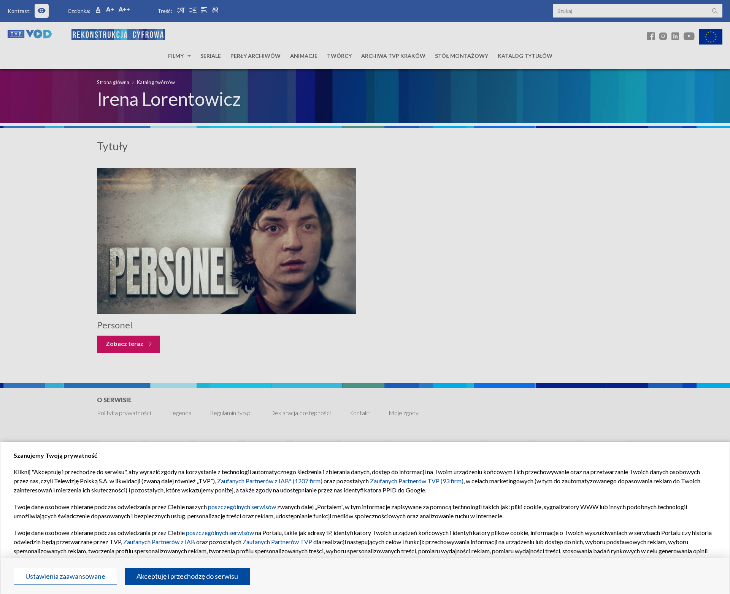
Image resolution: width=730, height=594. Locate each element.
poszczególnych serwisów (242, 506)
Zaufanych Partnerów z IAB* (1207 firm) (269, 480)
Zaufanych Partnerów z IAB (159, 541)
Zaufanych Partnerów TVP (277, 541)
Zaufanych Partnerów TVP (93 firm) (416, 480)
